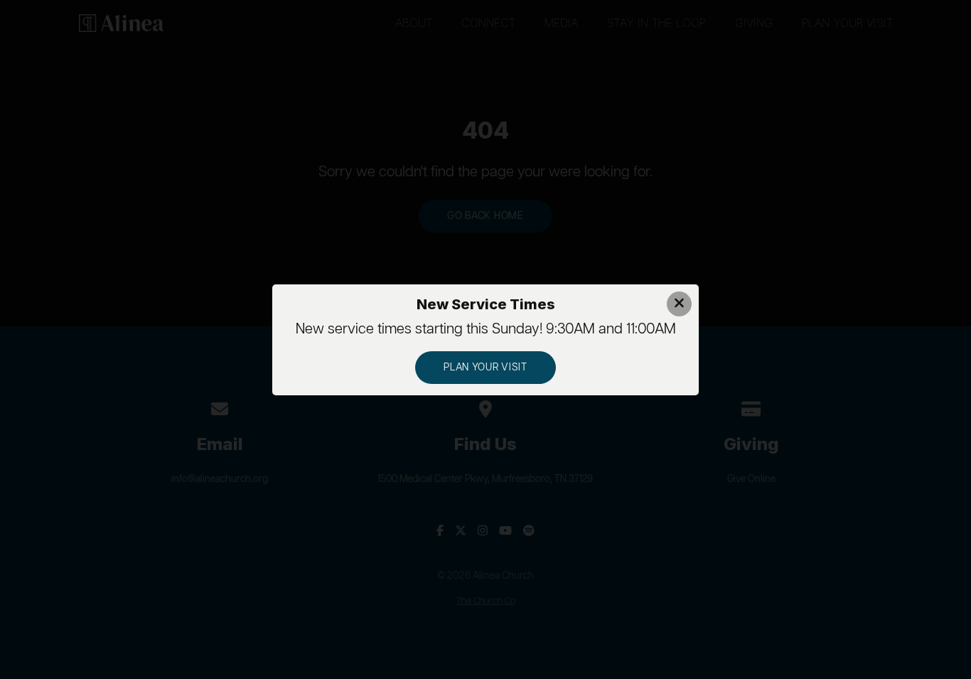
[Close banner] (679, 304)
